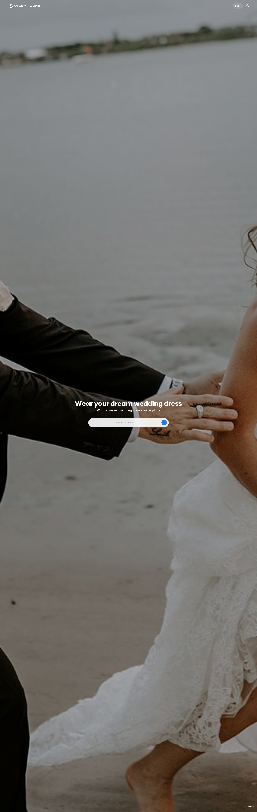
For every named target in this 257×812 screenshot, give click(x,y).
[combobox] (128, 422)
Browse (36, 6)
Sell (238, 6)
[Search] (164, 422)
